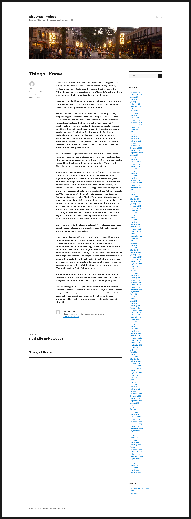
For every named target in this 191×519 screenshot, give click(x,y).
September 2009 (136, 428)
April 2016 (134, 248)
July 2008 (133, 461)
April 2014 (134, 301)
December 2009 (136, 422)
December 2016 (136, 229)
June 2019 (133, 171)
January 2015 (135, 280)
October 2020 (135, 150)
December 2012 (136, 338)
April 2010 (134, 412)
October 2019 (135, 167)
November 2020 (136, 148)
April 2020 (134, 157)
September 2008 (136, 456)
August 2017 (134, 211)
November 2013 (136, 313)
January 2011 (135, 391)
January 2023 (135, 102)
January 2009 (135, 447)
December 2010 (136, 394)
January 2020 (135, 164)
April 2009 (134, 440)
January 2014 (135, 308)
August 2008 (135, 459)
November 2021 (136, 125)
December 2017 (135, 206)
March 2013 (134, 331)
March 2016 (134, 250)
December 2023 (136, 92)
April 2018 (134, 197)
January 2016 (135, 255)
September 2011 (136, 373)
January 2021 (135, 143)
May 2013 (133, 326)
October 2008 (135, 454)
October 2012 (135, 343)
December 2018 (136, 183)
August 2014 (134, 292)
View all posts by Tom (71, 316)
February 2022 (135, 118)
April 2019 (134, 176)
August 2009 (135, 431)
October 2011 (135, 371)
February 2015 (135, 278)
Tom (30, 89)
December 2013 (136, 310)
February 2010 (135, 417)
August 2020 (135, 155)
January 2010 (135, 419)
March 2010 (134, 415)
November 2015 (135, 259)
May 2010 (133, 410)
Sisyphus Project (42, 16)
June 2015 (133, 269)
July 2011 (133, 377)
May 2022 (134, 111)
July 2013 (133, 322)
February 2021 (135, 141)
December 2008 (136, 449)
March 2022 (134, 116)
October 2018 (135, 185)
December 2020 (136, 146)
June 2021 (134, 134)
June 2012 (133, 352)
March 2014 (134, 303)
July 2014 (133, 294)
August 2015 (134, 266)
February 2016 (135, 252)
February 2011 (135, 389)
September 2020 (136, 153)
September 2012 (136, 345)
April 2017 (133, 220)
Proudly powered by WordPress (54, 509)
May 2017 (133, 218)
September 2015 (136, 264)
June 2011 (133, 380)
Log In (159, 17)
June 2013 (133, 324)
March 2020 (134, 160)
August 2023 (134, 97)
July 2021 (133, 132)
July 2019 (133, 169)
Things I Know (34, 95)
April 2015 (134, 273)
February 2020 (135, 162)
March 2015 (134, 275)
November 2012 (136, 340)
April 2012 (134, 357)
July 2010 (133, 405)
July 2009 (133, 433)
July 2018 (133, 190)
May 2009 (134, 438)
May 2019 (133, 174)
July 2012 (133, 350)
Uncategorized (34, 97)
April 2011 (133, 384)
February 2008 (135, 473)
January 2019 (135, 180)
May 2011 (133, 382)
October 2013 (135, 315)
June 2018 (133, 192)
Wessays (133, 493)
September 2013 (136, 317)
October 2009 (135, 426)
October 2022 (135, 104)
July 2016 (133, 241)
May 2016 (133, 245)
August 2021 (134, 129)
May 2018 (133, 194)
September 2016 (136, 236)
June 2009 (134, 435)
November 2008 (136, 452)
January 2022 (135, 120)
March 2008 (134, 470)
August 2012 (134, 347)
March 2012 (134, 359)
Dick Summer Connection (139, 488)
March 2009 (134, 442)
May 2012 (133, 354)
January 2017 (135, 227)
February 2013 (135, 333)
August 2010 (134, 403)
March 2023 (134, 99)
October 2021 (135, 127)
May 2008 (134, 466)
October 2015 (135, 262)
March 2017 (134, 222)
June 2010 (133, 408)
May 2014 (133, 299)
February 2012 (135, 361)
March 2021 (134, 139)
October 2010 (135, 398)
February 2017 (135, 225)
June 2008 (134, 463)
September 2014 (136, 289)
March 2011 (134, 387)
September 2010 (136, 401)
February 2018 (135, 201)
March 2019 (134, 178)
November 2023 (136, 95)
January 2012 (135, 364)
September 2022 (136, 106)
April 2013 (134, 329)
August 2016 (134, 238)
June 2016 (133, 243)
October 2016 (135, 234)
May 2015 (133, 271)
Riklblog (133, 491)
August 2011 (134, 375)
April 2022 (134, 113)
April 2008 (134, 468)
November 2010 (136, 396)
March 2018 (134, 199)
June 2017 (133, 215)
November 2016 (135, 231)
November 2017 (135, 208)
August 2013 (134, 320)
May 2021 (133, 136)
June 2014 (133, 296)
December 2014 (136, 282)
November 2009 (136, 424)
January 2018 (135, 204)
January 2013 (135, 336)
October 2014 (135, 287)
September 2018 (136, 187)
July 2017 (133, 213)
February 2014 (135, 306)
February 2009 (135, 445)
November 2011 (135, 368)
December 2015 (136, 257)
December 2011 (135, 366)
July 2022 (133, 109)
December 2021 (136, 123)
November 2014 (136, 285)
